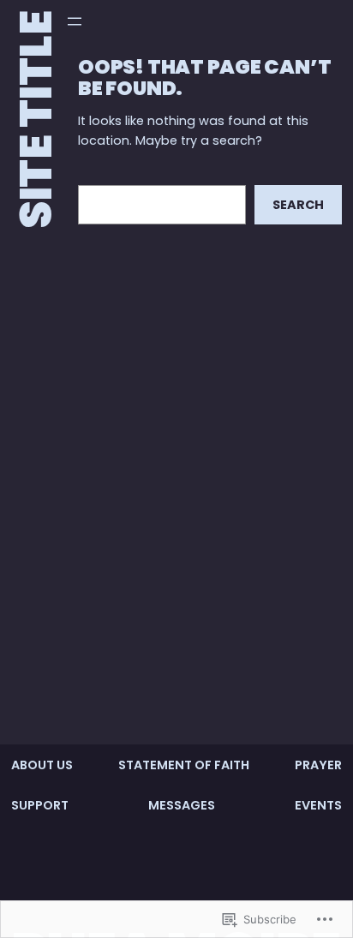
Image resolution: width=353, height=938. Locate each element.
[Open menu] (74, 21)
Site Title (36, 120)
